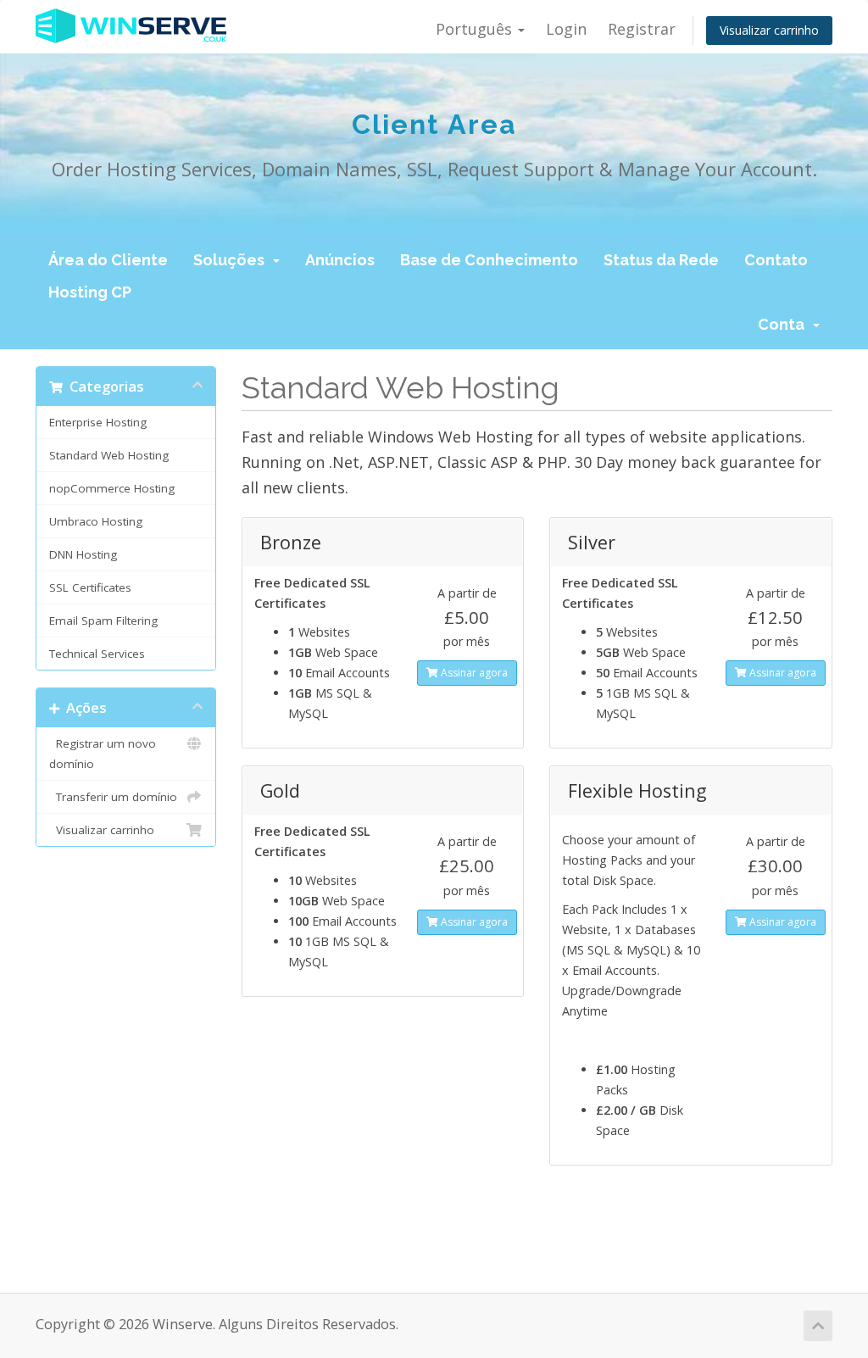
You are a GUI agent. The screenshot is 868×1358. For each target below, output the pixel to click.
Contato (776, 260)
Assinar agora (473, 672)
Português (476, 29)
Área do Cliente (108, 260)
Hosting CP (89, 292)
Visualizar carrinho (769, 30)
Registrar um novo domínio (102, 753)
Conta (784, 324)
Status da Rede (661, 260)
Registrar (642, 29)
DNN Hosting (83, 554)
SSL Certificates (90, 587)
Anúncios (340, 260)
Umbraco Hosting (95, 521)
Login (566, 29)
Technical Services (97, 653)
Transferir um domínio (113, 796)
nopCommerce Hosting (112, 488)
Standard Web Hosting (109, 455)
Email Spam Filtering (103, 620)
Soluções (232, 260)
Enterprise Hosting (98, 422)
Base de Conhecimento (489, 260)
